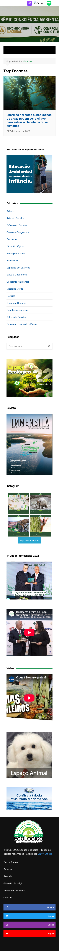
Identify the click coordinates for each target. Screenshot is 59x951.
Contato (7, 897)
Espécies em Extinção (18, 267)
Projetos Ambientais (17, 309)
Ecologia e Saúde (16, 253)
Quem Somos (10, 862)
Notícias (11, 295)
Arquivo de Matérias (14, 890)
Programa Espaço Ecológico (22, 324)
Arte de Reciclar (15, 218)
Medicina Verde (15, 288)
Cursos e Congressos (18, 232)
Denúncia (12, 239)
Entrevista (12, 260)
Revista (7, 869)
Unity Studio (45, 853)
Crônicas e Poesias (17, 225)
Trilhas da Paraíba (16, 317)
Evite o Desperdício (17, 274)
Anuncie (7, 876)
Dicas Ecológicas (16, 246)
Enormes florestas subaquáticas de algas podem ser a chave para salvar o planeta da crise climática (29, 120)
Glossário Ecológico (13, 883)
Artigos (11, 210)
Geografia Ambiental (18, 281)
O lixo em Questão (16, 302)
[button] (18, 503)
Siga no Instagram (29, 540)
